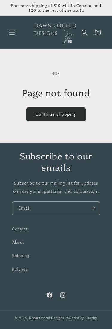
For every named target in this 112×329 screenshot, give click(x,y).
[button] (12, 32)
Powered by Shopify (81, 318)
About (18, 242)
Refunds (20, 269)
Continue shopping (56, 114)
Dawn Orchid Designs (46, 318)
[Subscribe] (93, 208)
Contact (19, 229)
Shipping (20, 256)
